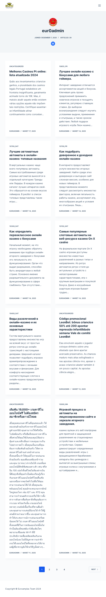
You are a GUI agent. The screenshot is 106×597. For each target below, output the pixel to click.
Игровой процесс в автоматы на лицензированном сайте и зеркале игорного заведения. (77, 417)
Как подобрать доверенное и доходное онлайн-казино (75, 155)
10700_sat (13, 146)
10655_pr (63, 66)
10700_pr (63, 146)
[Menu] (99, 5)
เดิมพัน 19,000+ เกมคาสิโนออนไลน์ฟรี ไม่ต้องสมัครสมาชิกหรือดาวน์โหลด (26, 413)
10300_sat (14, 226)
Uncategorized (16, 66)
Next (93, 569)
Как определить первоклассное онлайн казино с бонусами (25, 235)
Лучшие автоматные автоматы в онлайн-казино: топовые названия (28, 155)
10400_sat (14, 313)
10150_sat (63, 226)
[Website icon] (53, 44)
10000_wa (63, 404)
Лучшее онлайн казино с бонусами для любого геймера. (76, 75)
